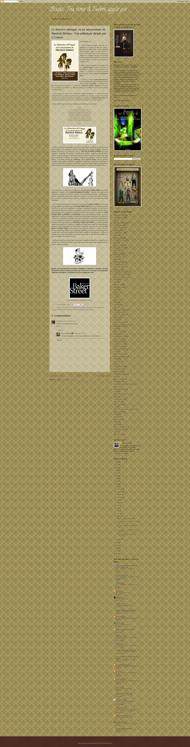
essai (115, 294)
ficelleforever (60, 321)
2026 (117, 462)
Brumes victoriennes (62, 307)
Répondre (58, 326)
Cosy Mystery (117, 269)
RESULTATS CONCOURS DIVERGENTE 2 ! (127, 666)
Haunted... (116, 319)
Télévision (116, 424)
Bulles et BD (117, 250)
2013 (117, 551)
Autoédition (117, 230)
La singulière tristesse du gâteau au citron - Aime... (128, 526)
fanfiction (116, 302)
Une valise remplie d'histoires (124, 728)
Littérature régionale (119, 346)
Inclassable (117, 334)
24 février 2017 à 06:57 (70, 321)
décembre (120, 489)
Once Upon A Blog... (121, 700)
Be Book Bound (120, 583)
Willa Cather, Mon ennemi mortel (124, 688)
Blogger (110, 743)
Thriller (116, 432)
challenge (116, 259)
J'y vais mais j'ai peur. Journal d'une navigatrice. (127, 723)
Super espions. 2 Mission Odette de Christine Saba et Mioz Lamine (126, 638)
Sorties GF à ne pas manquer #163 (124, 695)
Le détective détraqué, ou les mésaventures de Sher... (128, 522)
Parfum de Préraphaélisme (120, 374)
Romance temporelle (119, 399)
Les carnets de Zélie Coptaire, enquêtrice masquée (127, 657)
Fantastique (117, 304)
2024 (117, 467)
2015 (117, 545)
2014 (117, 548)
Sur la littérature (118, 419)
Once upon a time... (119, 366)
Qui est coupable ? (120, 631)
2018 (117, 484)
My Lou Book (119, 687)
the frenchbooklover (121, 722)
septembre (120, 497)
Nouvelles (69, 309)
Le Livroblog (119, 644)
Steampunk (116, 417)
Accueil (79, 375)
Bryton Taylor (119, 597)
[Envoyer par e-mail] (75, 305)
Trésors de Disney (118, 434)
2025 (117, 465)
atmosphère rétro (118, 225)
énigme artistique (118, 287)
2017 (117, 487)
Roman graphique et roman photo (122, 394)
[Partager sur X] (79, 305)
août (118, 500)
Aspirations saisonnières (120, 222)
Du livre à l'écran (118, 284)
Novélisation (117, 361)
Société (116, 407)
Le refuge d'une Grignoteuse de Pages (126, 650)
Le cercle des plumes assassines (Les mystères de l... (126, 534)
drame (115, 282)
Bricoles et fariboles (119, 245)
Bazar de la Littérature (122, 575)
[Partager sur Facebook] (80, 305)
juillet (119, 502)
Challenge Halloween (119, 262)
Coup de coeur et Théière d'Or (121, 272)
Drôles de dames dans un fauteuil (125, 629)
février (119, 516)
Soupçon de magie (118, 411)
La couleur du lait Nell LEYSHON (124, 605)
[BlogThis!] (77, 305)
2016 (117, 542)
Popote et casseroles (119, 379)
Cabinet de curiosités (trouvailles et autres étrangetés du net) (124, 253)
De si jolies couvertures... (120, 277)
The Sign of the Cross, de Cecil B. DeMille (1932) (126, 673)
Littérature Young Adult (120, 349)
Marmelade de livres (121, 679)
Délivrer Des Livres (121, 636)
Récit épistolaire (118, 381)
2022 (117, 473)
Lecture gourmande (119, 339)
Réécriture (116, 386)
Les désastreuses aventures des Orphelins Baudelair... (127, 530)
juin (118, 505)
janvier (119, 539)
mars (118, 513)
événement (116, 299)
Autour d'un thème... (119, 233)
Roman (115, 391)
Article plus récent (56, 375)
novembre (120, 492)
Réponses (60, 330)
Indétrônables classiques (120, 336)
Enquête (84, 307)
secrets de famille (118, 404)
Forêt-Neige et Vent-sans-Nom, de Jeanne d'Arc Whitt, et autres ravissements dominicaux (127, 710)
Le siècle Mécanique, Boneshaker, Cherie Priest (127, 618)
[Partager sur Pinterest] (82, 305)
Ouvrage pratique (118, 371)
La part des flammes (120, 730)
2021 (117, 476)
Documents (117, 279)
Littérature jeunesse (119, 344)
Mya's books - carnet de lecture (124, 693)
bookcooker (119, 591)
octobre (119, 494)
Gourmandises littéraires (120, 314)
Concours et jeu (118, 264)
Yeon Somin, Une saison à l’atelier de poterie (126, 645)
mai (118, 508)
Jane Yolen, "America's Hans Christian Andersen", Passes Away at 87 (125, 702)
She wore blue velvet (121, 708)
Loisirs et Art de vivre (119, 354)
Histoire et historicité (119, 322)
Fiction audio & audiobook (120, 310)
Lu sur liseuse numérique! (120, 356)
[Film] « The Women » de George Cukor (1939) (125, 569)
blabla (115, 243)
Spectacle (116, 414)
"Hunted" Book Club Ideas (122, 624)
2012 (117, 553)
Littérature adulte (61, 309)
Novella (116, 364)
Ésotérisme (117, 292)
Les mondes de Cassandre (123, 664)
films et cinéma (118, 312)
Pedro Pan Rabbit (66, 333)
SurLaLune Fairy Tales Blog (123, 716)
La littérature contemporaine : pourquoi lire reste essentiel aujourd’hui (127, 577)
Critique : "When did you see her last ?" (125, 611)
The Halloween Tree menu (122, 599)
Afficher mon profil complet (121, 453)
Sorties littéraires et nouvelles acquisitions (125, 409)
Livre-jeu (116, 351)
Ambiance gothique (119, 217)
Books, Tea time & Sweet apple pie (88, 9)
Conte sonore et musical (120, 267)
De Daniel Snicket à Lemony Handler (126, 610)
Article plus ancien (103, 375)
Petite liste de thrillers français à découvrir (125, 659)
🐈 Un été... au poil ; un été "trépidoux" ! (125, 651)
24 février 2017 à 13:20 (79, 333)
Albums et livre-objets (119, 215)
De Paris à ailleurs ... (121, 616)
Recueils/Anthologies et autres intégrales (83, 309)
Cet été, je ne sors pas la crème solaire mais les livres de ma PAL (127, 681)
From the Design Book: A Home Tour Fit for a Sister (127, 585)
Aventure (116, 235)
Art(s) (115, 220)
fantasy (115, 307)
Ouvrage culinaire (118, 369)
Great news (117, 317)
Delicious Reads (120, 623)
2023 (117, 470)
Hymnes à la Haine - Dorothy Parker (126, 518)
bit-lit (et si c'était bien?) (120, 240)
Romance (116, 396)
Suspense (116, 422)
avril (118, 511)
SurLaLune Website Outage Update (124, 717)
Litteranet (118, 671)
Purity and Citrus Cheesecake (123, 592)
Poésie (115, 376)
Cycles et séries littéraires (74, 307)
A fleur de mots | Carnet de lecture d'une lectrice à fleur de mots (127, 566)
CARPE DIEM (120, 604)
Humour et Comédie (92, 307)
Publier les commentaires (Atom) (65, 379)
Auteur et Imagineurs (119, 228)
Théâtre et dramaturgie (119, 429)
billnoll (100, 743)
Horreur (116, 329)
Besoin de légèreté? (119, 238)
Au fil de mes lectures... (61, 18)
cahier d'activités (118, 257)
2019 (117, 481)
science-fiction (117, 401)
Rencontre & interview (119, 389)
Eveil (115, 297)
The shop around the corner (120, 427)
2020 (117, 478)
